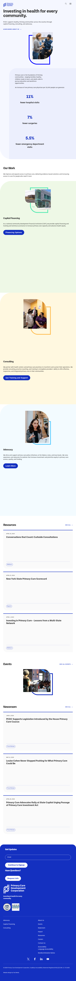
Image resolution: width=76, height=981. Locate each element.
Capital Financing (9, 924)
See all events (65, 664)
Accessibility (42, 947)
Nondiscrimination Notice (46, 953)
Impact (40, 932)
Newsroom (41, 928)
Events (40, 924)
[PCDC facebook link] (35, 959)
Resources (41, 935)
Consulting (6, 928)
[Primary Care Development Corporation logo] (9, 5)
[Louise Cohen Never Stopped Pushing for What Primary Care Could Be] (38, 773)
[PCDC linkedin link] (41, 959)
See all (68, 525)
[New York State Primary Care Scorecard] (38, 591)
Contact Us (41, 943)
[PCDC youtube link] (48, 959)
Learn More (11, 466)
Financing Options (14, 232)
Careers (40, 939)
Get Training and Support (17, 378)
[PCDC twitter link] (28, 959)
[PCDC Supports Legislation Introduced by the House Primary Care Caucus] (38, 731)
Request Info (13, 878)
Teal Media (16, 972)
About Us (41, 920)
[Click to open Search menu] (66, 4)
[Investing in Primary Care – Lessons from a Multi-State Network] (38, 633)
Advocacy (6, 920)
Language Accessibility (45, 949)
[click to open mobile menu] (70, 4)
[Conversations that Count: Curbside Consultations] (38, 549)
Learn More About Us (11, 29)
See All (68, 707)
